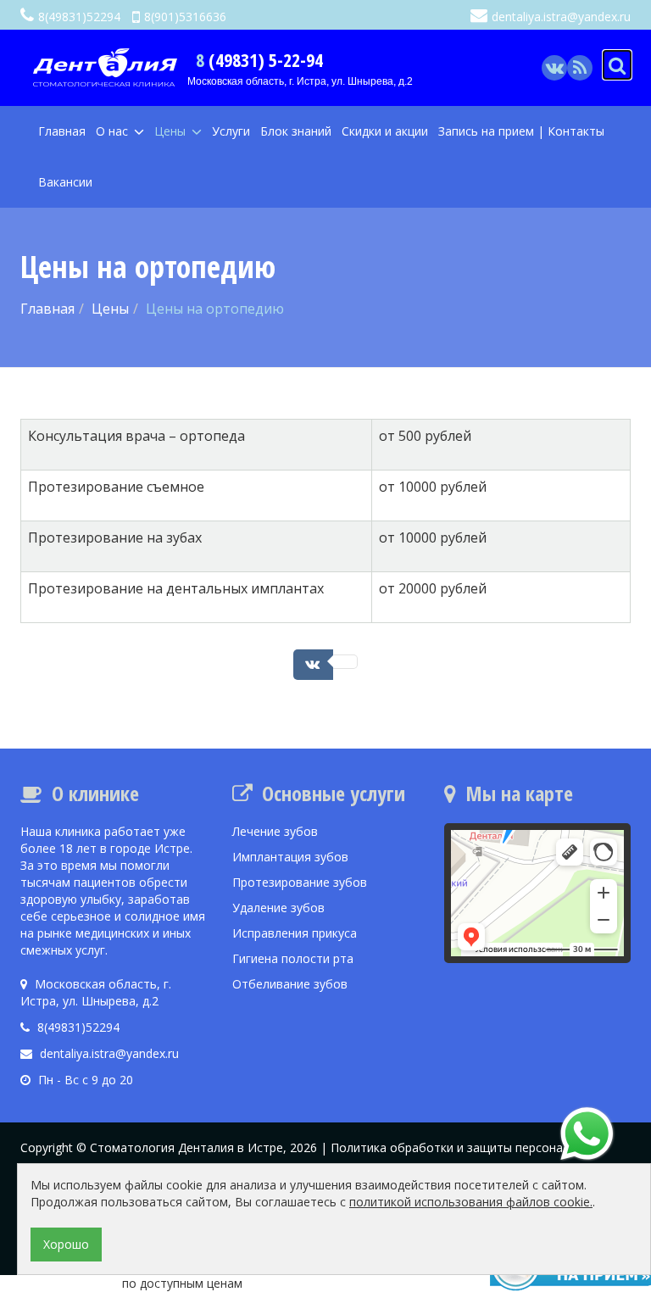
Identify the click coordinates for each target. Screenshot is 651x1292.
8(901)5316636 (185, 16)
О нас (113, 131)
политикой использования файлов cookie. (471, 1202)
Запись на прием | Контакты (521, 131)
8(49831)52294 (79, 16)
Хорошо (66, 1244)
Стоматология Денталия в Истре (186, 1147)
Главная (62, 131)
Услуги (231, 131)
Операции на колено (59, 1283)
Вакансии (65, 182)
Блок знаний (295, 131)
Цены (171, 131)
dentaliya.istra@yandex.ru (561, 16)
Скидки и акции (385, 131)
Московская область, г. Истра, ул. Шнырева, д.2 (300, 81)
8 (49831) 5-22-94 (259, 59)
